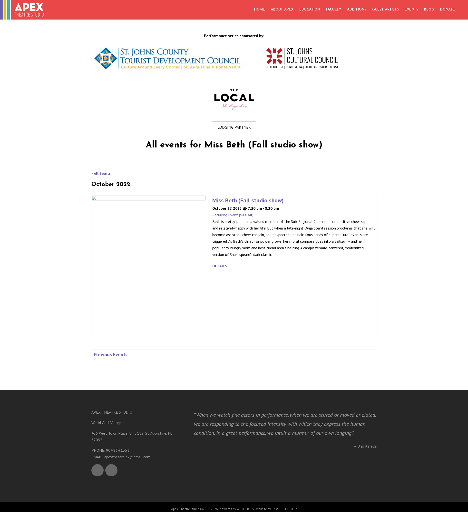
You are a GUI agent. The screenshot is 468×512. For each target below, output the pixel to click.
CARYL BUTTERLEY (284, 509)
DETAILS (219, 265)
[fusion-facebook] (97, 470)
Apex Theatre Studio (185, 509)
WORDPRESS (245, 509)
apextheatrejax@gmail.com (127, 456)
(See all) (246, 214)
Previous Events (110, 354)
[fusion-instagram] (111, 470)
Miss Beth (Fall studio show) (248, 200)
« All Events (101, 173)
